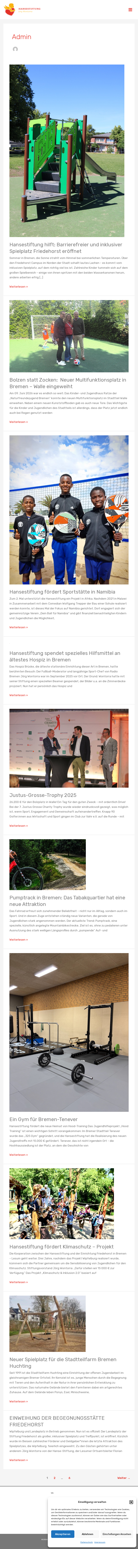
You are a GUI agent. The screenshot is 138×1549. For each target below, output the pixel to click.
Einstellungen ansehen (117, 1534)
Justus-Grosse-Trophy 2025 (42, 795)
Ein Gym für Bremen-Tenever (43, 1119)
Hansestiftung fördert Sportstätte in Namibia (62, 592)
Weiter (123, 1478)
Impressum (99, 1542)
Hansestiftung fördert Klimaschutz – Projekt (61, 1247)
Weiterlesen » (18, 286)
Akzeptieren (62, 1534)
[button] (131, 1502)
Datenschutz (86, 1542)
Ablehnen (87, 1534)
